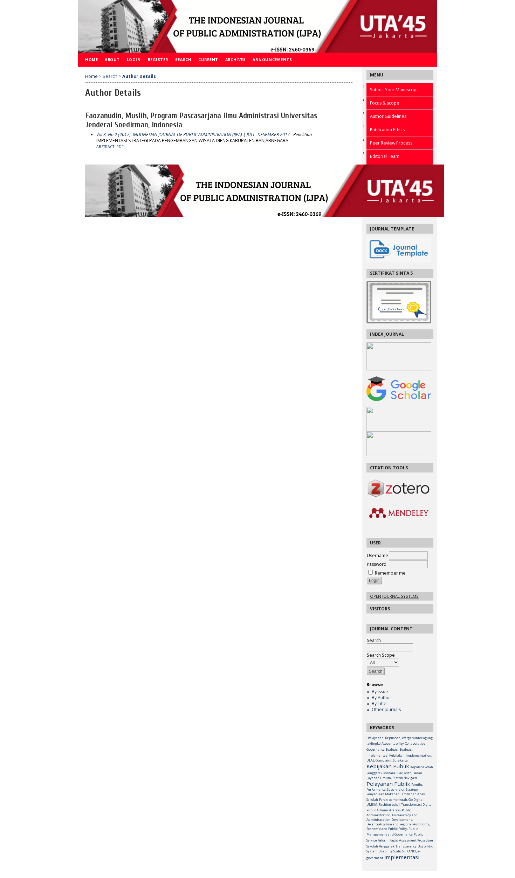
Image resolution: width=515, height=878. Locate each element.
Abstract (105, 146)
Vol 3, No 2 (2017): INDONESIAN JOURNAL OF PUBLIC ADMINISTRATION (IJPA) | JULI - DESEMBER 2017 (193, 135)
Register (158, 59)
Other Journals (386, 709)
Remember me (390, 573)
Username (377, 555)
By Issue (380, 692)
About (112, 59)
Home (91, 59)
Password (376, 564)
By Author (381, 698)
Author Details (139, 76)
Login (134, 59)
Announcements (272, 59)
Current (208, 59)
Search (374, 640)
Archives (235, 59)
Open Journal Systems (394, 596)
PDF (120, 146)
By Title (379, 703)
